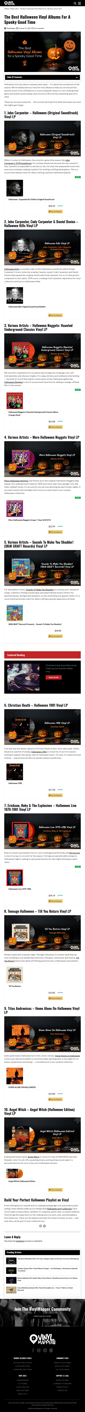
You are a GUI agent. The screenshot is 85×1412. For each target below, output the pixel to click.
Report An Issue (62, 1380)
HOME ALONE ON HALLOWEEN (22, 1087)
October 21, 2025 (25, 28)
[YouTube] (45, 1350)
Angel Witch (33, 1157)
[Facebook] (33, 1350)
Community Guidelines (62, 1383)
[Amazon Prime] (60, 206)
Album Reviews (23, 1380)
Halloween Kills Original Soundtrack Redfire (27, 307)
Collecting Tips (22, 1387)
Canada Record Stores (22, 1369)
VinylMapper (11, 28)
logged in (20, 1241)
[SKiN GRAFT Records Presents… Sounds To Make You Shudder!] (14, 613)
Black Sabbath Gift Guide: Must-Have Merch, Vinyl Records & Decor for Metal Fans (47, 1279)
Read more (53, 677)
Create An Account (42, 1316)
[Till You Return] (14, 975)
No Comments (39, 28)
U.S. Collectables (62, 1369)
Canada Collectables (62, 1363)
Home (6, 9)
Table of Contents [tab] (14, 77)
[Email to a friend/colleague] (44, 1226)
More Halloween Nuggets (16, 480)
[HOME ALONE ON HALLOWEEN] (14, 1076)
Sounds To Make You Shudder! (40, 589)
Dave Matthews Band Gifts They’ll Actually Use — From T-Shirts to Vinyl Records (45, 1289)
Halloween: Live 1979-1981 (19, 889)
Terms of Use (62, 1390)
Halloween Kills (11, 269)
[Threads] (51, 1350)
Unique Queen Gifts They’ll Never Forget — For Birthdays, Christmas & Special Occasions (47, 1269)
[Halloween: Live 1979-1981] (14, 877)
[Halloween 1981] (14, 772)
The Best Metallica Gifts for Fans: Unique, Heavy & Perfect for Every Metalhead (48, 1259)
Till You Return (14, 986)
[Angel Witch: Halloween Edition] (14, 1173)
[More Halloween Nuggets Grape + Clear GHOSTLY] (14, 508)
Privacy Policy (62, 1387)
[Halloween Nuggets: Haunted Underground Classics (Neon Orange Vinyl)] (14, 400)
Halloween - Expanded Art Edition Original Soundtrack (31, 199)
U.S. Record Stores (22, 1366)
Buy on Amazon (56, 211)
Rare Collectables (62, 1366)
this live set (74, 852)
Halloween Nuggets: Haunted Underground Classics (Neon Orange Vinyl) (33, 413)
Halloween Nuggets (13, 382)
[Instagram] (39, 1350)
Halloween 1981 (39, 751)
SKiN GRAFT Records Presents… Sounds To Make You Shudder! (35, 624)
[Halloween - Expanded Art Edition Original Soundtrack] (14, 188)
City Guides (22, 1383)
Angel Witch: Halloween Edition (21, 1181)
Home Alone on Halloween (67, 1055)
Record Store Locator (22, 1363)
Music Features (23, 1390)
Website (40, 1226)
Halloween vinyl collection (59, 1208)
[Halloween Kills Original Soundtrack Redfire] (14, 295)
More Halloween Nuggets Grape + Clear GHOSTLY (29, 520)
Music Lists (14, 9)
